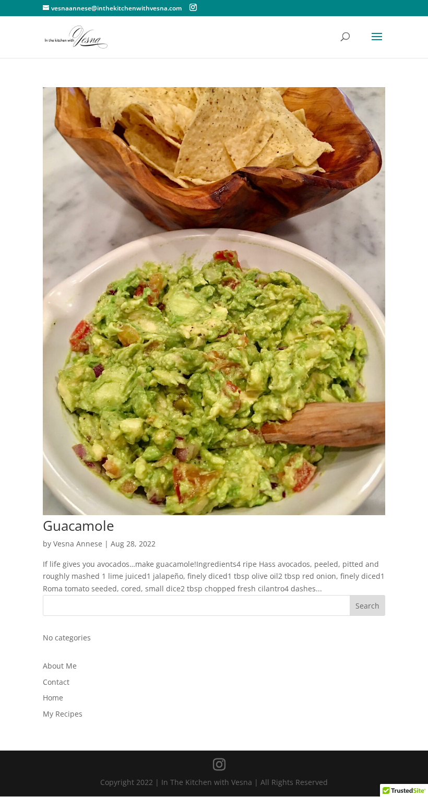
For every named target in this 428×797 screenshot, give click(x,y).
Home (53, 698)
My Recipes (62, 714)
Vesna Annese (77, 544)
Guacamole (78, 525)
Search (367, 606)
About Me (60, 666)
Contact (56, 682)
